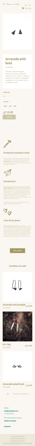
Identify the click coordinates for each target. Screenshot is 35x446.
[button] (10, 4)
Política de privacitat (17, 438)
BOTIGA (28, 8)
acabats (6, 101)
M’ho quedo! (17, 250)
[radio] (5, 106)
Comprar (9, 117)
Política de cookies (17, 436)
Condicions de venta (17, 441)
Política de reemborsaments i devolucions (17, 443)
